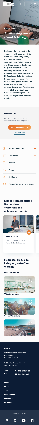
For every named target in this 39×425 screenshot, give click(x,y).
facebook (32, 420)
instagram (7, 420)
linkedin (15, 420)
